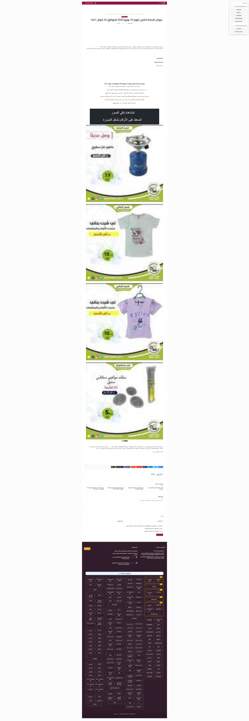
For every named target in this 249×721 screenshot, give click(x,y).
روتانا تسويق (158, 650)
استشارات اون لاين (149, 654)
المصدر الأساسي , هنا (158, 451)
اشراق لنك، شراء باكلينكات (139, 587)
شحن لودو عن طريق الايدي (129, 681)
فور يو (130, 670)
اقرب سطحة (110, 667)
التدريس (138, 592)
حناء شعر (130, 698)
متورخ (158, 646)
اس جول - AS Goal (90, 623)
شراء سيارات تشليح (119, 678)
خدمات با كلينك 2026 (119, 592)
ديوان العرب (119, 597)
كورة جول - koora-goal (99, 601)
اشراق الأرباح (149, 676)
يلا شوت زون (99, 700)
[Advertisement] (124, 9)
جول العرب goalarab (119, 698)
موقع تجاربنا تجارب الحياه (110, 592)
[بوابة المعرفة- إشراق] (162, 3)
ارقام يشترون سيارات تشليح (119, 683)
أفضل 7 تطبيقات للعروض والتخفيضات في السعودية (155, 488)
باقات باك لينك (129, 583)
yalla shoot (110, 610)
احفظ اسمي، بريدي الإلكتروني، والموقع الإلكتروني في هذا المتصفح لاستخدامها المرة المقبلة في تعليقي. (144, 525)
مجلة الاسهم (158, 632)
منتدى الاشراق (138, 597)
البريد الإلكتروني (160, 521)
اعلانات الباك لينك (130, 587)
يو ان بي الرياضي (139, 611)
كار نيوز (149, 639)
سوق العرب (119, 584)
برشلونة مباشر (110, 614)
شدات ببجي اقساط (139, 623)
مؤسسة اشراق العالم (89, 3)
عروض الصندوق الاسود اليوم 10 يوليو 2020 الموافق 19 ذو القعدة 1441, (115, 488)
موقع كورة (95, 658)
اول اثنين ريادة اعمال (158, 579)
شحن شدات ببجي (139, 675)
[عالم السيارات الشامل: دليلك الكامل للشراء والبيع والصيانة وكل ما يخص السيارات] (133, 564)
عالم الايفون (158, 635)
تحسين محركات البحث (149, 593)
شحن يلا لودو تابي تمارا (130, 660)
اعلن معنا (116, 714)
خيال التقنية (158, 628)
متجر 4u (138, 655)
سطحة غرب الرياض (110, 662)
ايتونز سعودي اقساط (138, 635)
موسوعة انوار (158, 676)
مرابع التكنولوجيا (150, 624)
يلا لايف (114, 702)
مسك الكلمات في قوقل (158, 620)
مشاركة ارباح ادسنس (149, 580)
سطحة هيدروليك (110, 659)
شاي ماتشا (139, 706)
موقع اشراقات (158, 609)
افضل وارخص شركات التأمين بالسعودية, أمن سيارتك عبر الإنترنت (125, 551)
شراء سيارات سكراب (110, 673)
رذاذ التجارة (150, 661)
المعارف (158, 658)
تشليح (119, 672)
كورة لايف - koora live (99, 679)
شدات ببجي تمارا (130, 624)
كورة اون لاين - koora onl (99, 618)
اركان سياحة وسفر (154, 614)
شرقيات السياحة (149, 672)
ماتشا (130, 703)
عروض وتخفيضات (132, 14)
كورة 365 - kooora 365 (99, 623)
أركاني (158, 669)
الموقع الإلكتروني (120, 521)
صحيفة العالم (134, 618)
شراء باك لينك (138, 579)
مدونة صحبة (158, 672)
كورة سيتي (110, 693)
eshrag (129, 23)
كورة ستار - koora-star (90, 596)
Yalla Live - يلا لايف (90, 613)
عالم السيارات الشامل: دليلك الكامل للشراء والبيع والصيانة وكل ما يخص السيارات (120, 563)
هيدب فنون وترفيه (130, 614)
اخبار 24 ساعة (138, 614)
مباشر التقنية (149, 669)
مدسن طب (139, 602)
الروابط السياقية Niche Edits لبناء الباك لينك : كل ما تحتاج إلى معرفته (120, 557)
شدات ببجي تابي (130, 628)
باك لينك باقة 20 (110, 584)
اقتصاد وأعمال (138, 14)
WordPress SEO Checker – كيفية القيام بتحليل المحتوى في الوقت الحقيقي (125, 554)
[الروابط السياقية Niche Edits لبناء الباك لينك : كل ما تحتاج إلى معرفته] (133, 558)
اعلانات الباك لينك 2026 (130, 597)
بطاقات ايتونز (130, 685)
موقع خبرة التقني (158, 643)
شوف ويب (150, 628)
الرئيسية (143, 14)
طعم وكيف (158, 665)
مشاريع (110, 597)
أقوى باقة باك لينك (110, 588)
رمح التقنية (158, 661)
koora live (90, 605)
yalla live (94, 589)
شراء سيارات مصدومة (110, 683)
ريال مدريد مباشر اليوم (99, 579)
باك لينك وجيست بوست (130, 602)
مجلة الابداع (150, 650)
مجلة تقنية (130, 607)
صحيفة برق (150, 605)
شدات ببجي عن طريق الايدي (130, 655)
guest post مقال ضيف (110, 580)
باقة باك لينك (158, 592)
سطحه (110, 655)
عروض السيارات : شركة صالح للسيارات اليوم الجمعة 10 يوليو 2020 (135, 488)
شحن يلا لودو (138, 680)
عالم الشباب (154, 586)
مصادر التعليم (138, 607)
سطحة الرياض (119, 655)
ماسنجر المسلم (154, 599)
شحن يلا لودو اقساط (130, 635)
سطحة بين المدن (119, 659)
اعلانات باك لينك (119, 601)
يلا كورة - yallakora (90, 618)
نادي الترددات (158, 654)
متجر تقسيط (130, 644)
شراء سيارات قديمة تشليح (114, 688)
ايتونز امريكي (130, 631)
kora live (90, 630)
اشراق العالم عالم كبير (130, 592)
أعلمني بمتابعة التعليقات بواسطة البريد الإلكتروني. (153, 528)
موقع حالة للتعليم (130, 611)
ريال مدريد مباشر (119, 619)
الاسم (161, 516)
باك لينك (110, 601)
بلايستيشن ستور (139, 689)
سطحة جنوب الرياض (119, 668)
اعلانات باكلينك (114, 604)
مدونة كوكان (149, 635)
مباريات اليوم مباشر (119, 614)
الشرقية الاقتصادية (149, 632)
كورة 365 (119, 693)
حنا (138, 703)
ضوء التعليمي (158, 605)
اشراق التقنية (149, 620)
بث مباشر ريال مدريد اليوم (110, 698)
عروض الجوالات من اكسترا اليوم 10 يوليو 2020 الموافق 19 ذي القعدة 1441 (95, 488)
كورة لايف (99, 634)
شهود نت (149, 665)
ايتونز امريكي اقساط (130, 665)
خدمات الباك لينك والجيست (119, 579)
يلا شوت (119, 610)
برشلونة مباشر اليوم (90, 580)
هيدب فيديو (149, 658)
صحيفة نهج (158, 639)
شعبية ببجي (139, 685)
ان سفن (158, 624)
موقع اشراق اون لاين (150, 609)
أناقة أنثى (149, 643)
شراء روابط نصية (139, 583)
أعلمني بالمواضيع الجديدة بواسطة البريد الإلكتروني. (153, 531)
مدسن (149, 646)
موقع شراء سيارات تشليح (110, 678)
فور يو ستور (130, 651)
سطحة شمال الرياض (119, 663)
